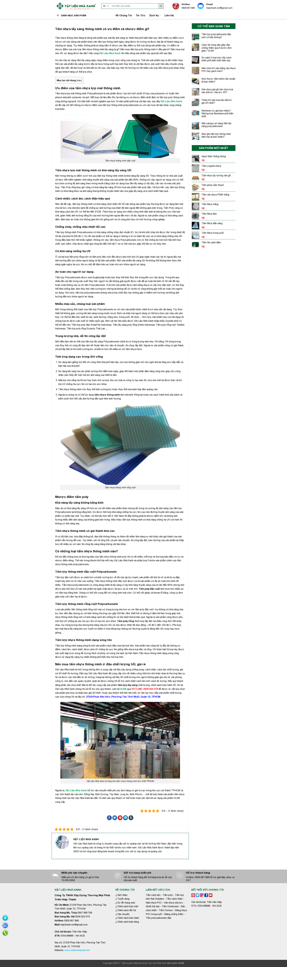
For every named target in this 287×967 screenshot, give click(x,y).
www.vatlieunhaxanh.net (77, 950)
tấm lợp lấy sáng (127, 685)
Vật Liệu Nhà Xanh (76, 790)
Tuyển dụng (123, 898)
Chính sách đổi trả (126, 910)
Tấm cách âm (153, 895)
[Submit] (160, 6)
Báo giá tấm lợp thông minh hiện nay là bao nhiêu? (216, 135)
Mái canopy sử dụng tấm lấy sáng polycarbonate (216, 124)
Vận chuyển (123, 914)
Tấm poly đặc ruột (149, 588)
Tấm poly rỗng (125, 621)
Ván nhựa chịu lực (173, 902)
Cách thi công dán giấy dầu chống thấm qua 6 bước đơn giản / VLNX (216, 47)
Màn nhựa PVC (154, 902)
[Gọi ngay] (5, 933)
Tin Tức (140, 15)
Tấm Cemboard (170, 906)
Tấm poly (168, 895)
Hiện (79, 80)
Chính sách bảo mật (127, 906)
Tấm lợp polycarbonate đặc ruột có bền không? (216, 35)
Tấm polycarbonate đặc (158, 917)
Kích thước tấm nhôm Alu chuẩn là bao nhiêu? (218, 80)
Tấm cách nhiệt (174, 898)
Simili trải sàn (152, 906)
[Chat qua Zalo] (5, 925)
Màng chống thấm (173, 914)
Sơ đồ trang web (126, 902)
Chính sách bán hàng (128, 921)
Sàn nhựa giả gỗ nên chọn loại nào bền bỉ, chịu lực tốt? (217, 91)
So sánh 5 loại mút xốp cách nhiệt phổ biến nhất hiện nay (216, 59)
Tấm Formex (166, 910)
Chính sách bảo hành (128, 917)
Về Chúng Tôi (124, 15)
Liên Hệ (169, 15)
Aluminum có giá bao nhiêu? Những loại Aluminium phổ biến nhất (217, 113)
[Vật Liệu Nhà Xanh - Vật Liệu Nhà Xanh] (76, 6)
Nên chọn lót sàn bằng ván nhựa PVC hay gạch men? (218, 69)
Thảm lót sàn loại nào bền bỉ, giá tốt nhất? (216, 101)
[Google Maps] (5, 918)
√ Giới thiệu (121, 895)
